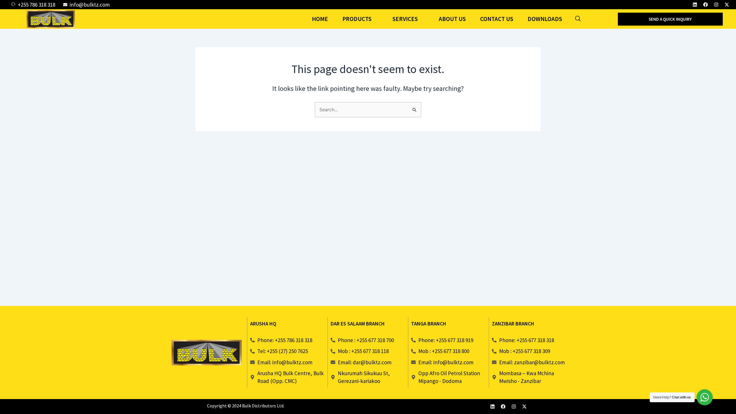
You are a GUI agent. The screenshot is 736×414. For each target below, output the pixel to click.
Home (320, 19)
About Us (452, 19)
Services (405, 19)
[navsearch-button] (578, 19)
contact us (496, 19)
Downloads (545, 19)
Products (356, 19)
